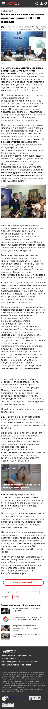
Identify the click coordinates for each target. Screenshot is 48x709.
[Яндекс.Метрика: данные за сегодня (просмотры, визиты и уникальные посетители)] (16, 697)
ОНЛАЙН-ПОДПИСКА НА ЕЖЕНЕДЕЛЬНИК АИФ (19, 662)
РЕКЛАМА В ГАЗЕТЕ (9, 659)
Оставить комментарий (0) (24, 582)
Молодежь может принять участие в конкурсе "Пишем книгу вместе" (28, 618)
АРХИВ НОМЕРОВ (8, 656)
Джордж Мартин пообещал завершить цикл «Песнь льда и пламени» (25, 628)
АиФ (3, 63)
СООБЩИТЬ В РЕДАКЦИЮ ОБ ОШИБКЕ (16, 665)
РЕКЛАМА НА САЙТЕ (25, 656)
